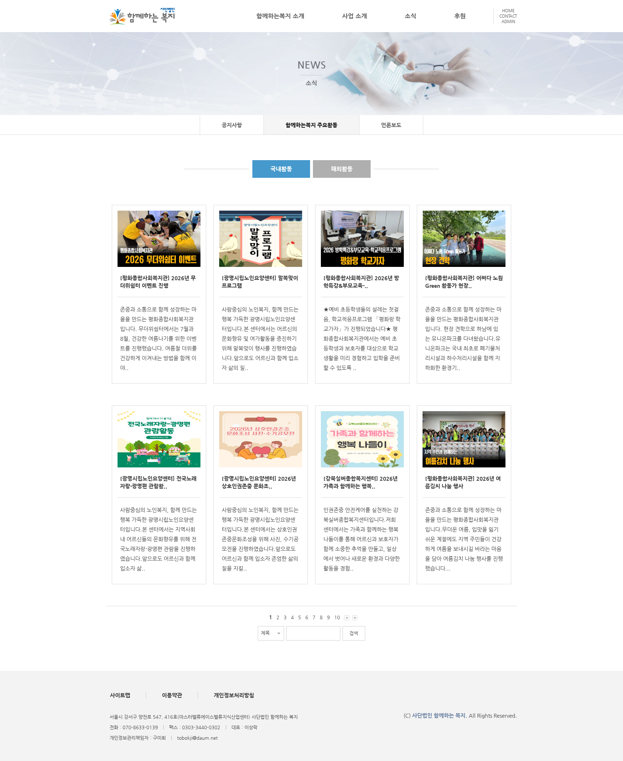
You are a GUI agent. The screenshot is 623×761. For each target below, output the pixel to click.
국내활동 (281, 169)
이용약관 (172, 695)
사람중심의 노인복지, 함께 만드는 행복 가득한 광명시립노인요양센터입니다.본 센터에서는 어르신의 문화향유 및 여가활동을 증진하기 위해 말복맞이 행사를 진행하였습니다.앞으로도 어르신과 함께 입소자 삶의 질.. (260, 338)
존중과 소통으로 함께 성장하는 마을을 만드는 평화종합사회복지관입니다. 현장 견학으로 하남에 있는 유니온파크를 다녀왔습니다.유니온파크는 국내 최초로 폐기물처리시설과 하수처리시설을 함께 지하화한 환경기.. (463, 338)
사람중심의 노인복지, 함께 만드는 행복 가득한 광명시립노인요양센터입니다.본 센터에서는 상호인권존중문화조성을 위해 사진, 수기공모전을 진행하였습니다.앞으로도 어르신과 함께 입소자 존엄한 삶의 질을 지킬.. (260, 539)
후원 (460, 15)
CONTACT (508, 16)
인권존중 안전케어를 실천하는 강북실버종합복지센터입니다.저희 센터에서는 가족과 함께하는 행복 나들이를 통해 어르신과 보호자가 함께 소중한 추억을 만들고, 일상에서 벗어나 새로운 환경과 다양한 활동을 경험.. (361, 539)
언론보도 (391, 125)
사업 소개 (354, 15)
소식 (410, 15)
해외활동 (342, 169)
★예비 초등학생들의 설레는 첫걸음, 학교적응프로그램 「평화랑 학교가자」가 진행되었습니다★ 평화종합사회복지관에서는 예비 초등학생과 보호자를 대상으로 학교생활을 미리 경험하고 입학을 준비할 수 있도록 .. (362, 338)
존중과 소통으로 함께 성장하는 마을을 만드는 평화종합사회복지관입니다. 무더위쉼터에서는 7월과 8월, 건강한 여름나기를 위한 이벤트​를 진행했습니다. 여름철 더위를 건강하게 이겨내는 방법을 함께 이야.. (158, 338)
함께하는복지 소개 (280, 15)
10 (337, 617)
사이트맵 (120, 695)
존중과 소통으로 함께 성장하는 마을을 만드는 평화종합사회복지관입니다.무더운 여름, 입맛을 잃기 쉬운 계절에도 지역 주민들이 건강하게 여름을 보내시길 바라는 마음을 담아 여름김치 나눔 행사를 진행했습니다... (464, 539)
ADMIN (508, 21)
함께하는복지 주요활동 (311, 125)
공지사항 (232, 125)
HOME (508, 10)
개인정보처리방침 (234, 695)
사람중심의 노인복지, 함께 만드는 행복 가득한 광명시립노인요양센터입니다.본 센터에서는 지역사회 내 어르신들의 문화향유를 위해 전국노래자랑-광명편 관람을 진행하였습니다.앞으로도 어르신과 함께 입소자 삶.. (158, 539)
